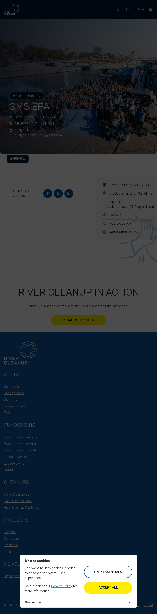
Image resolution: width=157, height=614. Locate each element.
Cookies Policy (61, 586)
